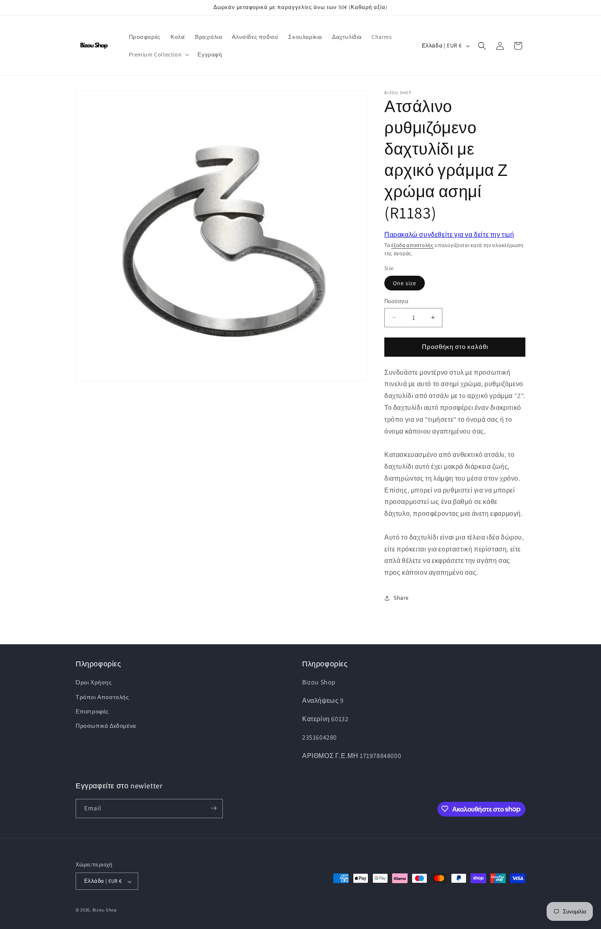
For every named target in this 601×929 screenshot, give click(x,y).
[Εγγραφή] (213, 808)
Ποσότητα (396, 301)
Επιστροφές (92, 711)
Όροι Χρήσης (94, 682)
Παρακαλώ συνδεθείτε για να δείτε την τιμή (449, 234)
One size (404, 283)
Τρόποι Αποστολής (102, 697)
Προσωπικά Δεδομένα (106, 725)
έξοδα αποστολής (412, 245)
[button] (158, 54)
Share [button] (401, 597)
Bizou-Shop (104, 910)
